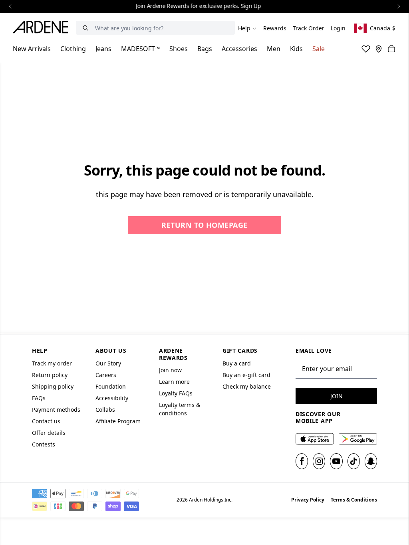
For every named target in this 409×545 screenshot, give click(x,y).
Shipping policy (52, 386)
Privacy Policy (307, 499)
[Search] (85, 28)
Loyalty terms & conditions (179, 409)
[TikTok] (353, 461)
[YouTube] (336, 461)
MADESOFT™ (140, 48)
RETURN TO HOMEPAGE (204, 225)
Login (338, 28)
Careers (105, 375)
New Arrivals (32, 48)
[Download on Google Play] (358, 439)
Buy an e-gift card (246, 375)
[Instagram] (319, 461)
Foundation (110, 386)
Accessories (239, 48)
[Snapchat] (371, 461)
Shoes (178, 48)
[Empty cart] (391, 48)
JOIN (336, 396)
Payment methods (56, 409)
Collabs (105, 409)
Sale (318, 48)
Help (244, 28)
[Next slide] (398, 6)
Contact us (46, 421)
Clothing (73, 48)
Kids (296, 48)
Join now (170, 370)
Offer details (49, 432)
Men (273, 48)
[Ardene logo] (43, 28)
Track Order (308, 28)
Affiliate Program (118, 421)
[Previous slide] (10, 6)
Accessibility (111, 398)
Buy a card (236, 363)
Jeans (103, 48)
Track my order (52, 363)
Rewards (274, 28)
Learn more (174, 381)
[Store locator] (378, 48)
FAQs (39, 398)
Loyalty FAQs (176, 393)
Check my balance (246, 386)
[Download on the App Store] (315, 439)
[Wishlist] (366, 48)
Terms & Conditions (354, 499)
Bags (204, 48)
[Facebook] (302, 461)
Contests (43, 444)
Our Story (108, 363)
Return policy (50, 375)
